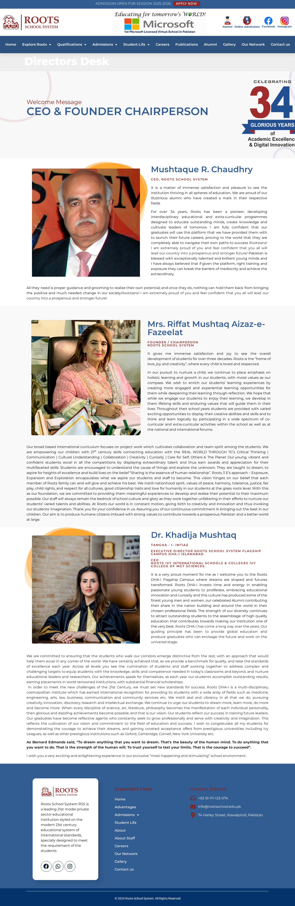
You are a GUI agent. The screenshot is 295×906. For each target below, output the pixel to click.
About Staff (125, 838)
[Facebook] (46, 866)
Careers (162, 44)
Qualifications (69, 44)
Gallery (229, 44)
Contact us (280, 44)
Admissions (102, 44)
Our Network (253, 44)
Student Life (134, 44)
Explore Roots (34, 44)
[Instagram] (70, 866)
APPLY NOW (186, 4)
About (120, 830)
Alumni (210, 44)
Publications (186, 44)
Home (10, 44)
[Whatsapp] (58, 866)
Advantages (125, 807)
